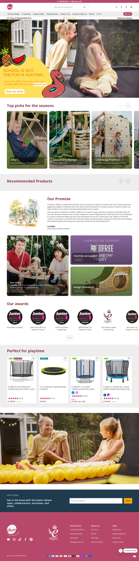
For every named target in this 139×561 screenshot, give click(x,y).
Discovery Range (13, 14)
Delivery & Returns (119, 534)
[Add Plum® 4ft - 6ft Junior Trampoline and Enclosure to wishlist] (97, 358)
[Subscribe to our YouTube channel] (8, 539)
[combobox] (67, 7)
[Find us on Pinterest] (31, 539)
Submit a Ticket (117, 542)
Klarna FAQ (74, 538)
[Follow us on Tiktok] (19, 539)
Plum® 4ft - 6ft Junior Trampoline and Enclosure (82, 388)
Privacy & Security (76, 534)
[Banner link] (69, 58)
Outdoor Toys (65, 14)
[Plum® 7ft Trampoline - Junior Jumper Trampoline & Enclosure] (117, 371)
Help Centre (116, 530)
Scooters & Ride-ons (80, 14)
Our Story (94, 530)
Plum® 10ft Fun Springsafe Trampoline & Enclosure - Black (21, 388)
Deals (129, 14)
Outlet (99, 14)
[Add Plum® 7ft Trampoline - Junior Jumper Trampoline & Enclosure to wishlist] (129, 358)
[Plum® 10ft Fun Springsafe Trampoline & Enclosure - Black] (22, 371)
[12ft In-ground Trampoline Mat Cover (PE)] (54, 371)
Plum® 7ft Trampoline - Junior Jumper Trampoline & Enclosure (116, 388)
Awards (93, 534)
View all (69, 337)
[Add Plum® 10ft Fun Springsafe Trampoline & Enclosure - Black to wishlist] (33, 358)
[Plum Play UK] (10, 7)
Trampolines (26, 14)
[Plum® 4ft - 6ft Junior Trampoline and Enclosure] (85, 371)
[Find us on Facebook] (25, 539)
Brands (91, 14)
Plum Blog (94, 538)
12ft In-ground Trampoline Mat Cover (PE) (53, 388)
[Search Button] (84, 7)
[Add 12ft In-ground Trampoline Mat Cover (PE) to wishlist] (65, 358)
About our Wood (97, 542)
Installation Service (76, 542)
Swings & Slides (38, 14)
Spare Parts (116, 538)
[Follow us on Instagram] (14, 539)
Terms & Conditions (77, 530)
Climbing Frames (52, 14)
